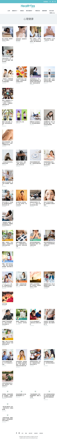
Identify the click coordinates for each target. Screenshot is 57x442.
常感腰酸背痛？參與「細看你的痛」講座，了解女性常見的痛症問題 (49, 123)
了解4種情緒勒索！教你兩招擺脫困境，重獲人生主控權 (35, 395)
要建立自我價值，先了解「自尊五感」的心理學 (49, 39)
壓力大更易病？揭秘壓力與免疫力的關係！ (7, 39)
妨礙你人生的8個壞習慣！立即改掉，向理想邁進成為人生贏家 (35, 285)
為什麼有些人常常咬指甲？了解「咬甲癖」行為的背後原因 (21, 203)
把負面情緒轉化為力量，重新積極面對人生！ (21, 394)
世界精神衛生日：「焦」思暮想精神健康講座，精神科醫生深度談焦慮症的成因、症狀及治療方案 (35, 81)
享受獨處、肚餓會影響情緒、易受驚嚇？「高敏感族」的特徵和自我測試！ (7, 395)
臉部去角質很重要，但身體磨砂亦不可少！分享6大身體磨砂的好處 (7, 143)
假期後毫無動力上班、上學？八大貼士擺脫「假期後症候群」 (7, 60)
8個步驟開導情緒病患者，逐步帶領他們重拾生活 (49, 363)
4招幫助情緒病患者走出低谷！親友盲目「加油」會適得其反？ (7, 384)
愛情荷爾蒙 (4, 304)
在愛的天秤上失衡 (20, 122)
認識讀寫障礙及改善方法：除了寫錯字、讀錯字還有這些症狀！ (49, 163)
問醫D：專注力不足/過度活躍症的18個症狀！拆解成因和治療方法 (7, 343)
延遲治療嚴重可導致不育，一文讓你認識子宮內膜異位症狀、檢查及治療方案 (21, 244)
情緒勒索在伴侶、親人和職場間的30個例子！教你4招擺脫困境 (49, 285)
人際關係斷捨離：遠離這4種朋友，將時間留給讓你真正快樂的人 (7, 419)
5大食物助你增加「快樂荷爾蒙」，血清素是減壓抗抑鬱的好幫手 (21, 80)
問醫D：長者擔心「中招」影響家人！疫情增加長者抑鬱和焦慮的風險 (7, 244)
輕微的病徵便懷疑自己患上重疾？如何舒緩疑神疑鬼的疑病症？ (49, 244)
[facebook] (50, 1)
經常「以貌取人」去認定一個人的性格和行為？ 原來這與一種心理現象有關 (35, 40)
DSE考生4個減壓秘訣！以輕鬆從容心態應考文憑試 (35, 323)
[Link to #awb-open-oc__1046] (55, 1)
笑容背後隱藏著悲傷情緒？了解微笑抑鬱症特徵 (35, 162)
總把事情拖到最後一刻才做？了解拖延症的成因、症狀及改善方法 (35, 363)
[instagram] (52, 1)
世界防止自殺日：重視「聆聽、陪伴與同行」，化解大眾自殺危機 (21, 163)
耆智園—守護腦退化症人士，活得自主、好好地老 (21, 322)
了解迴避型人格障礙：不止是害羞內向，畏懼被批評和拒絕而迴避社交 (7, 224)
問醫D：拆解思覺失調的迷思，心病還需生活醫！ (21, 284)
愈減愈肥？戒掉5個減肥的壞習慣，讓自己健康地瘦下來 (49, 323)
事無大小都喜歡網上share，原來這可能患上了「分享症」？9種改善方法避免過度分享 (7, 102)
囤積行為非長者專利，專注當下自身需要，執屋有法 (7, 183)
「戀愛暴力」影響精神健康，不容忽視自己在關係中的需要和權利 (7, 80)
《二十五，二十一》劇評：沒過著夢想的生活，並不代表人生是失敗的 (7, 285)
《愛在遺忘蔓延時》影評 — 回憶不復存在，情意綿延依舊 (7, 408)
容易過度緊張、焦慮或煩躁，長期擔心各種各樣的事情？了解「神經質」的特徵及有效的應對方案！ (21, 363)
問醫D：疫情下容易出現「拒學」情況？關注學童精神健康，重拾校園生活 (7, 265)
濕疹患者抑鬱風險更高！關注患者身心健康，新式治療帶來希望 (35, 244)
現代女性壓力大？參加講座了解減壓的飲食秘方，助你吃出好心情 (7, 203)
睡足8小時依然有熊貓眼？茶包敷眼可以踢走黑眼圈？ (49, 203)
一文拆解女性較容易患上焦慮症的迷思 (7, 162)
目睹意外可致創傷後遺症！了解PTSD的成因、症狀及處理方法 (7, 323)
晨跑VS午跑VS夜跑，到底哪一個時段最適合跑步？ (7, 123)
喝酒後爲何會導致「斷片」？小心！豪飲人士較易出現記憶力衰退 (35, 203)
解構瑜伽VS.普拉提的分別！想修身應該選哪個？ (35, 122)
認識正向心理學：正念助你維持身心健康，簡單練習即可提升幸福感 (49, 80)
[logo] (28, 4)
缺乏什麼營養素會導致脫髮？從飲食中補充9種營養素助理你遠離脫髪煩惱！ (49, 396)
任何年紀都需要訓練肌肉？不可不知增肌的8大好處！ (7, 363)
